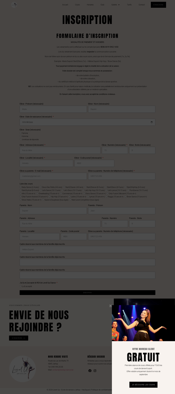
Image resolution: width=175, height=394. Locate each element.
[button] (110, 306)
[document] (87, 197)
